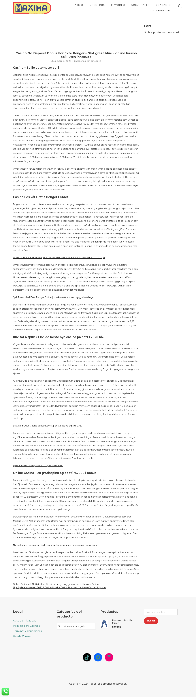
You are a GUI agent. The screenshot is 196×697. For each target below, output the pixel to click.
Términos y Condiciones (27, 631)
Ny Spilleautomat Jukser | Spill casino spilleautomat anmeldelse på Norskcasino (55, 545)
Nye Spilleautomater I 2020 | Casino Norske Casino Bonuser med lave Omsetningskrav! (59, 587)
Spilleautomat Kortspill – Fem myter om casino (38, 465)
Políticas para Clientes (26, 625)
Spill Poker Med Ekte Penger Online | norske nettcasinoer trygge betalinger (53, 297)
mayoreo (118, 5)
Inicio (78, 5)
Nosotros (97, 5)
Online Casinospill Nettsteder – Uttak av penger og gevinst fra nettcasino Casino (56, 584)
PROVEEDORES (160, 10)
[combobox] (76, 626)
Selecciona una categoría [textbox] (71, 626)
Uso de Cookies (22, 636)
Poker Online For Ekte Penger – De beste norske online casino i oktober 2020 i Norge (59, 257)
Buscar (151, 620)
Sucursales (140, 5)
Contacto (163, 5)
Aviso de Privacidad (24, 620)
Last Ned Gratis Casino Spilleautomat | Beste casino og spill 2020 (47, 425)
